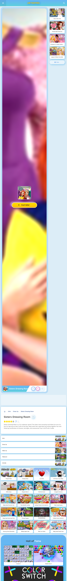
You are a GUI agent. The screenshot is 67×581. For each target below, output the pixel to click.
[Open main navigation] (3, 3)
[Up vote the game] (33, 389)
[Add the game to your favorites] (33, 416)
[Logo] (33, 3)
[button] (64, 3)
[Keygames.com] (5, 411)
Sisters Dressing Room (27, 411)
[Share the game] (42, 389)
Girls (9, 411)
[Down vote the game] (38, 389)
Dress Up (15, 411)
